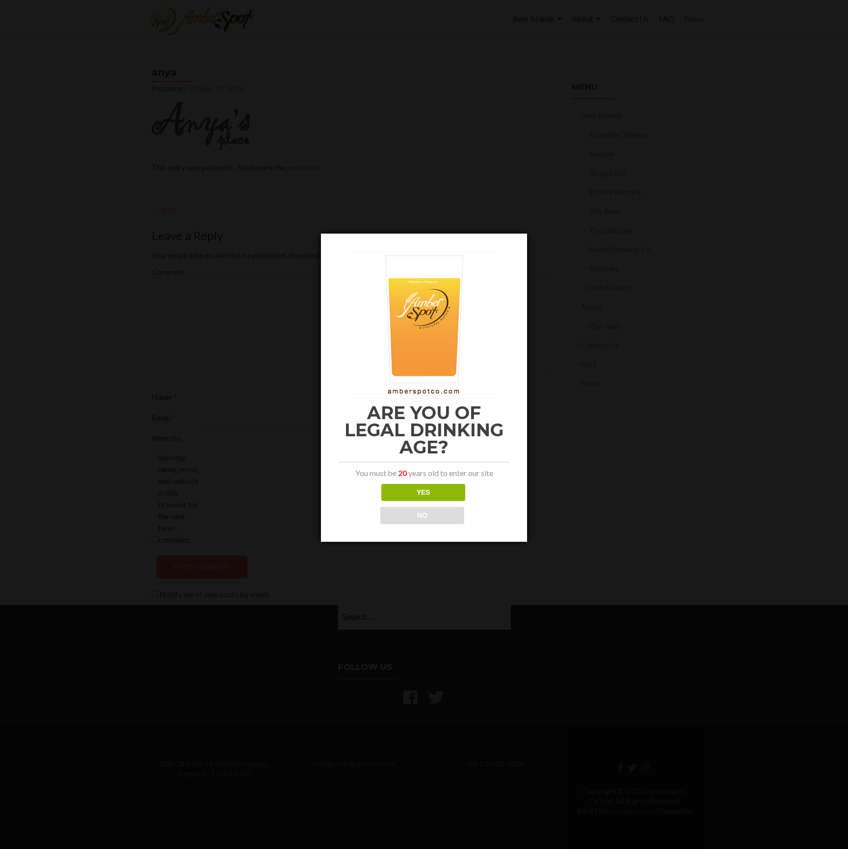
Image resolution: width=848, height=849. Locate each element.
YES (423, 492)
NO (422, 515)
